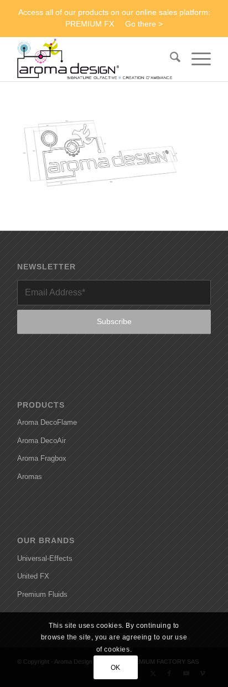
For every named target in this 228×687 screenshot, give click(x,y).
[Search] (169, 59)
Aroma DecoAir (41, 440)
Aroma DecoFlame (47, 422)
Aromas (29, 476)
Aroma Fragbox (41, 458)
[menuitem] (169, 59)
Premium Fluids (42, 594)
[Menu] (195, 59)
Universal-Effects (44, 558)
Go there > (144, 23)
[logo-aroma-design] (94, 59)
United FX (33, 576)
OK (116, 668)
